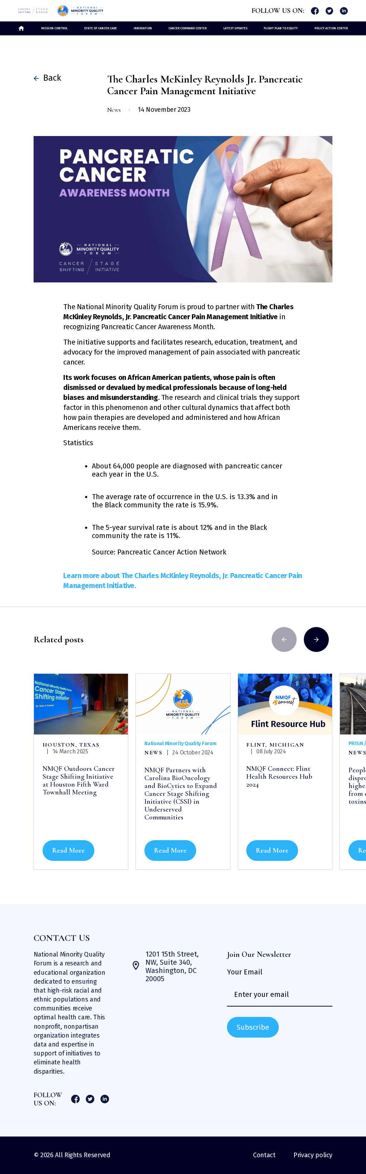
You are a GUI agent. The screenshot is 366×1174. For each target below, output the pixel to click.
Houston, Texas (71, 745)
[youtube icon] (343, 11)
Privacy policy (312, 1155)
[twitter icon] (329, 11)
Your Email (244, 972)
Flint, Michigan (275, 745)
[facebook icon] (314, 11)
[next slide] (316, 639)
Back (49, 78)
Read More (68, 850)
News (153, 753)
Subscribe (253, 1027)
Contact (264, 1155)
